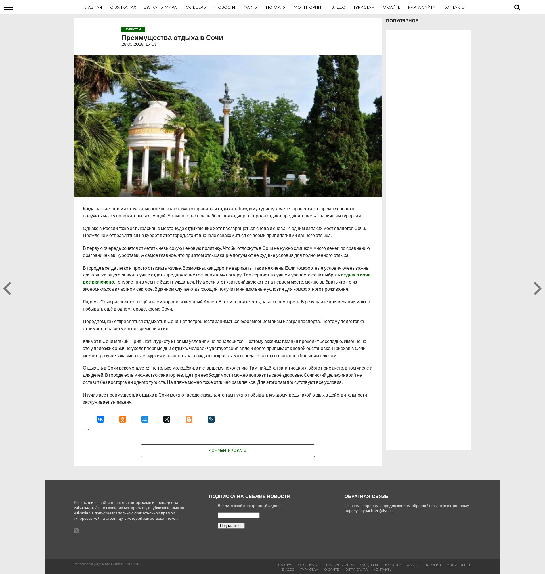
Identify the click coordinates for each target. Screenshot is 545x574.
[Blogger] (189, 419)
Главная (92, 7)
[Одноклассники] (122, 419)
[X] (167, 419)
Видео (338, 7)
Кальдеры (196, 7)
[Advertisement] (428, 240)
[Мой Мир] (144, 419)
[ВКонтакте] (100, 419)
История (276, 7)
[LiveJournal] (211, 419)
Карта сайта (421, 7)
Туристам (364, 7)
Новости (225, 7)
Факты (250, 7)
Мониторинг (308, 7)
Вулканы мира (160, 7)
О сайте (391, 7)
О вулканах (123, 7)
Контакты (454, 7)
